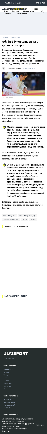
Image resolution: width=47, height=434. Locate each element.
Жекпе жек (28, 11)
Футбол (23, 9)
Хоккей (15, 11)
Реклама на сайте (10, 405)
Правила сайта (9, 402)
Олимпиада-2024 (10, 216)
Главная (5, 37)
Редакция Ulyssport (14, 68)
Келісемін (40, 425)
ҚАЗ (37, 3)
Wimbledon (9, 3)
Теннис (34, 9)
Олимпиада (22, 14)
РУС (43, 3)
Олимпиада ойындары (28, 216)
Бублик (20, 3)
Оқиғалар (8, 14)
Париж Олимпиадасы (11, 219)
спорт (25, 219)
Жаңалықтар (10, 9)
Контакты (7, 408)
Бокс (6, 11)
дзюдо (33, 219)
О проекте (7, 399)
